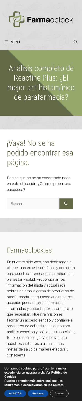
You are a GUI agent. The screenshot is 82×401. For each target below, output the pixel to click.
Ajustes (59, 393)
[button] (75, 42)
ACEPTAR (15, 393)
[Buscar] (66, 203)
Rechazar (38, 393)
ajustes (58, 385)
